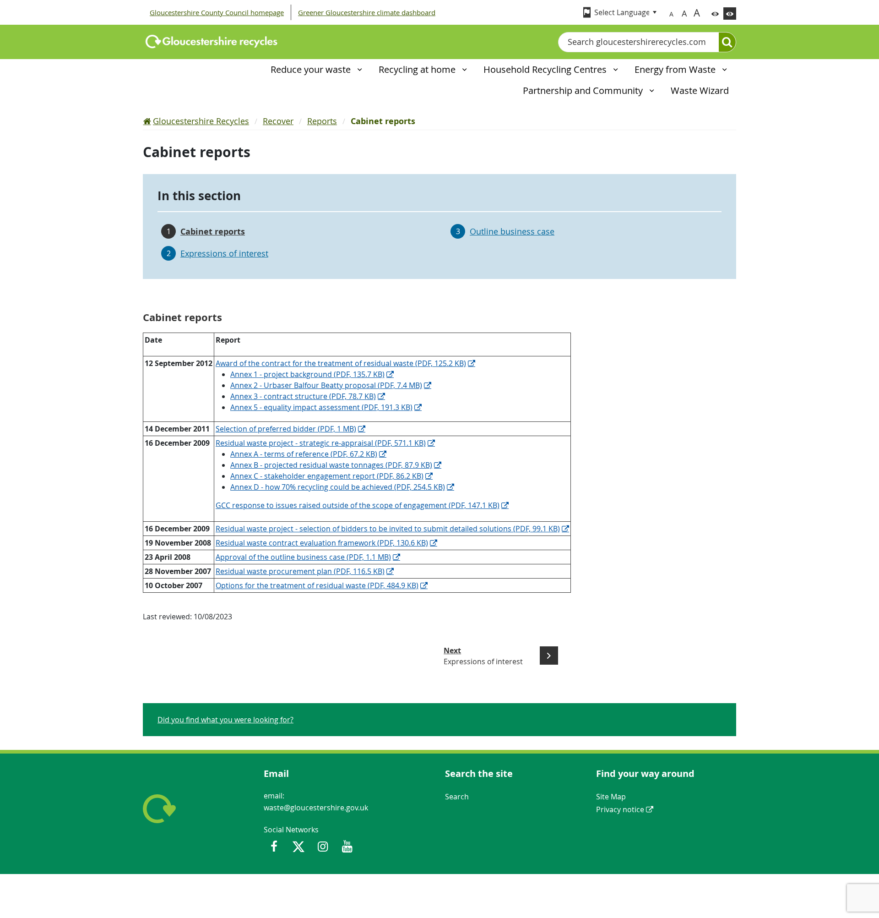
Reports (322, 120)
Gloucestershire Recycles (201, 120)
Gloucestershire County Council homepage (217, 12)
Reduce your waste (312, 69)
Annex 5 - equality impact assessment (321, 407)
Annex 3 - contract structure (303, 396)
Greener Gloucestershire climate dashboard (366, 12)
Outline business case (512, 231)
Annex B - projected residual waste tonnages (331, 465)
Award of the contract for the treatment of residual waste (341, 363)
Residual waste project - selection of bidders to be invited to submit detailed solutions (388, 529)
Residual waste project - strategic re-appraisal (321, 443)
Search (457, 797)
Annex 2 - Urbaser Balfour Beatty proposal (326, 385)
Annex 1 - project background (307, 374)
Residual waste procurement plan (300, 571)
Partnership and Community (584, 90)
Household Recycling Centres (546, 69)
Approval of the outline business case (303, 557)
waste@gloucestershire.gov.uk (316, 808)
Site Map (611, 797)
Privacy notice (620, 809)
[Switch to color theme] (715, 13)
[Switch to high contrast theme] (729, 13)
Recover (278, 120)
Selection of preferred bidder (286, 429)
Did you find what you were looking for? (225, 720)
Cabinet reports (212, 231)
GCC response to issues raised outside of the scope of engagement (357, 505)
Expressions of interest (224, 253)
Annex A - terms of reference (303, 454)
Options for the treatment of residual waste (317, 585)
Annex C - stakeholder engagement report (326, 476)
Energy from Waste (676, 69)
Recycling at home (418, 69)
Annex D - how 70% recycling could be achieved (337, 487)
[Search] (727, 42)
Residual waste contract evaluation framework (322, 543)
